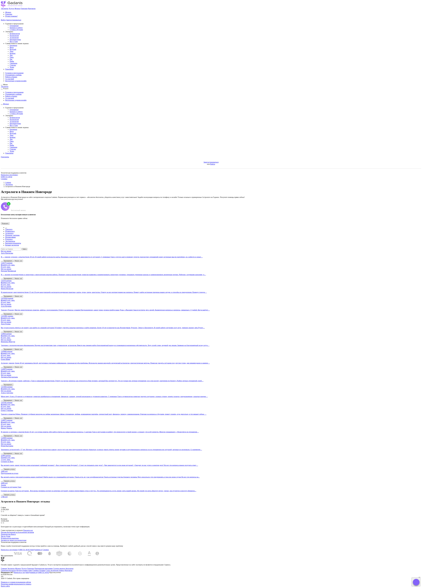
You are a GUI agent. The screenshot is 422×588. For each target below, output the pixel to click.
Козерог (13, 53)
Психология (14, 35)
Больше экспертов (12, 245)
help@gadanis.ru (36, 550)
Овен (12, 57)
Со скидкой (9, 79)
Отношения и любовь (13, 75)
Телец (12, 67)
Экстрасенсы (10, 241)
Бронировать (8, 261)
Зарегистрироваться (13, 20)
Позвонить (5, 223)
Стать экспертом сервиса (55, 570)
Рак (11, 59)
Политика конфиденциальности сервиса (16, 584)
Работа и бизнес (11, 77)
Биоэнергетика (15, 39)
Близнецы (13, 45)
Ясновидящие (10, 237)
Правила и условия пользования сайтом (16, 582)
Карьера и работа (16, 28)
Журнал (17, 8)
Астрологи (9, 233)
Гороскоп (24, 8)
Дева (11, 51)
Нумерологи (10, 231)
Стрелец (13, 65)
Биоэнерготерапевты (13, 243)
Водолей (13, 49)
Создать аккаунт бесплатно (63, 568)
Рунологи (9, 239)
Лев (11, 55)
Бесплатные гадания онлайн (15, 81)
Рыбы (12, 61)
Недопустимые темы (24, 570)
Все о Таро (14, 41)
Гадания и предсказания (14, 73)
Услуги (11, 8)
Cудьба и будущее (16, 30)
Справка (4, 179)
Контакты (31, 8)
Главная (4, 568)
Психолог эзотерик (12, 235)
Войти (3, 20)
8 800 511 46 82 (6, 177)
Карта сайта (5, 586)
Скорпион (13, 63)
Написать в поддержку (9, 175)
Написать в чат (19, 572)
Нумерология (15, 34)
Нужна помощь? (11, 16)
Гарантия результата (8, 570)
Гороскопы (9, 69)
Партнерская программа (44, 568)
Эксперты (4, 8)
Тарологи (8, 229)
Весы (12, 47)
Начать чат (18, 261)
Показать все (28, 530)
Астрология (14, 37)
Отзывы (42, 570)
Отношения (14, 26)
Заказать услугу (9, 469)
